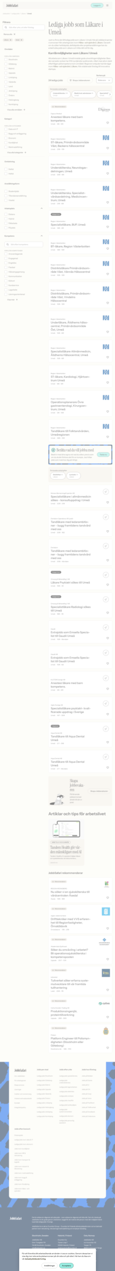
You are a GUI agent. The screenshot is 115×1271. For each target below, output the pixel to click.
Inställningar (49, 1265)
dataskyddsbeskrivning (35, 1259)
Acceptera (66, 1265)
